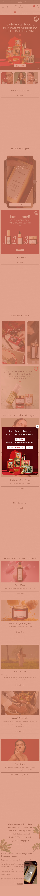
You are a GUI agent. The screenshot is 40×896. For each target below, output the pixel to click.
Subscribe (29, 447)
